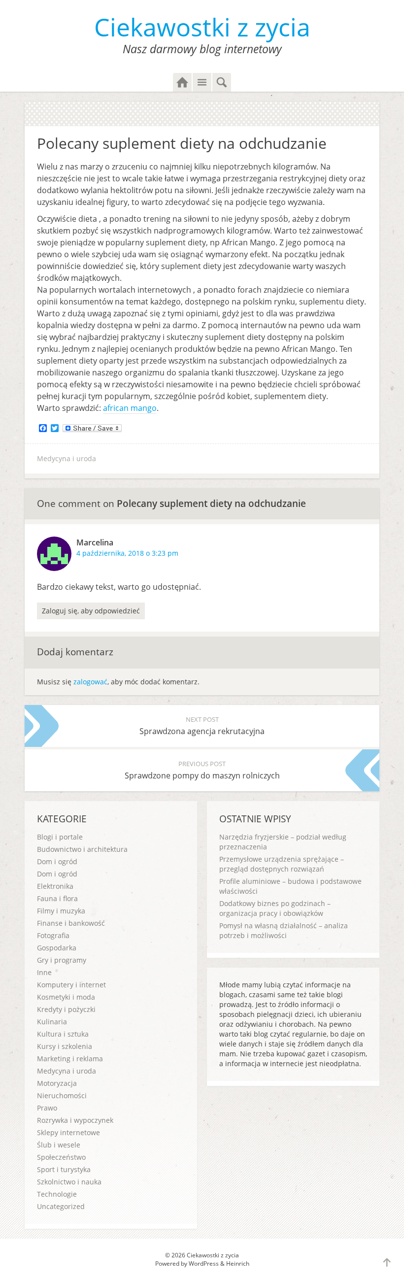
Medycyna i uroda (66, 458)
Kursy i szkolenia (64, 1046)
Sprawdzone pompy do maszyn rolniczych (202, 770)
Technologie (57, 1194)
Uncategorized (61, 1206)
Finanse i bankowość (71, 923)
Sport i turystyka (64, 1169)
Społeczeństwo (61, 1157)
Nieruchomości (62, 1095)
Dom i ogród (57, 861)
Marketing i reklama (70, 1058)
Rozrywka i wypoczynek (75, 1120)
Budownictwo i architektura (82, 849)
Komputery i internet (71, 984)
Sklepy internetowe (68, 1132)
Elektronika (55, 886)
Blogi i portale (60, 837)
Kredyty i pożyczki (66, 1009)
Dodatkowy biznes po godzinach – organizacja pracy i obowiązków (275, 908)
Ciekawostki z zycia (202, 27)
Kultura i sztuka (63, 1034)
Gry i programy (61, 960)
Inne (44, 972)
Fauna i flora (57, 898)
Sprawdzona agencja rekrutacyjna (202, 726)
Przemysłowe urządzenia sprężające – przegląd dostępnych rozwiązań (281, 864)
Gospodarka (56, 947)
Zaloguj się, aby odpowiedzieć (91, 610)
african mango (130, 408)
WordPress (204, 1263)
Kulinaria (52, 1021)
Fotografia (53, 935)
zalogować (90, 681)
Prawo (47, 1107)
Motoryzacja (57, 1083)
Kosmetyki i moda (66, 997)
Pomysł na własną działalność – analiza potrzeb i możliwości (283, 930)
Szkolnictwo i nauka (69, 1181)
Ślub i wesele (58, 1144)
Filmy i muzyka (61, 910)
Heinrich (237, 1263)
